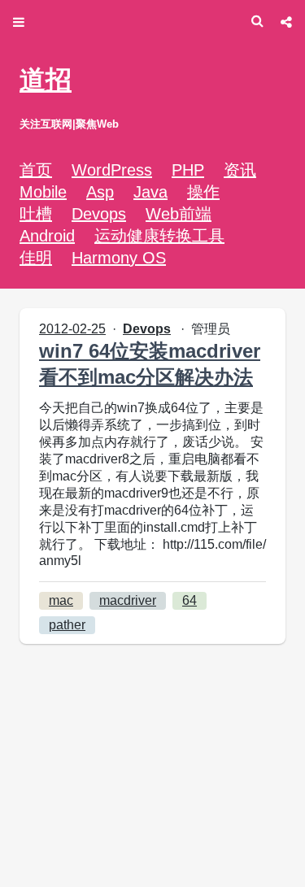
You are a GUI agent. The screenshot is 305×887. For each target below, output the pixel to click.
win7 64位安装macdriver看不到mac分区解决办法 (149, 364)
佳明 (36, 258)
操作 (203, 192)
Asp (100, 192)
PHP (188, 170)
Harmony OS (119, 258)
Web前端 (178, 214)
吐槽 (36, 214)
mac (61, 600)
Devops (99, 214)
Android (47, 236)
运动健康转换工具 (159, 236)
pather (67, 625)
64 (189, 600)
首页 (36, 170)
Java (150, 192)
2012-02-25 (72, 329)
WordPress (112, 170)
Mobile (43, 192)
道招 (46, 79)
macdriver (127, 600)
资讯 (240, 170)
